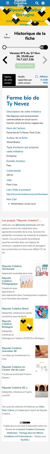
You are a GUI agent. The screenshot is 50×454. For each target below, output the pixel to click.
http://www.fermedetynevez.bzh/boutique (27, 194)
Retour (7, 37)
